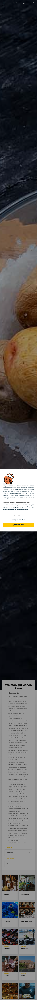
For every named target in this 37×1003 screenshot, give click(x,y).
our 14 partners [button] (22, 486)
